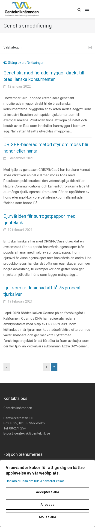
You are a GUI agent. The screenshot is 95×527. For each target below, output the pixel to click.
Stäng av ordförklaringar (26, 62)
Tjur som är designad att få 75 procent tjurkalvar (42, 291)
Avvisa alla (47, 517)
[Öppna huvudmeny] (87, 9)
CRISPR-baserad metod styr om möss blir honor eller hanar (46, 148)
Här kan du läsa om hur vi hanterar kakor (35, 481)
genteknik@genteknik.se (32, 433)
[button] (78, 9)
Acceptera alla (47, 492)
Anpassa (48, 504)
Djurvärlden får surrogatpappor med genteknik (39, 219)
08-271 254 (17, 428)
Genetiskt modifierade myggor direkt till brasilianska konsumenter (43, 76)
